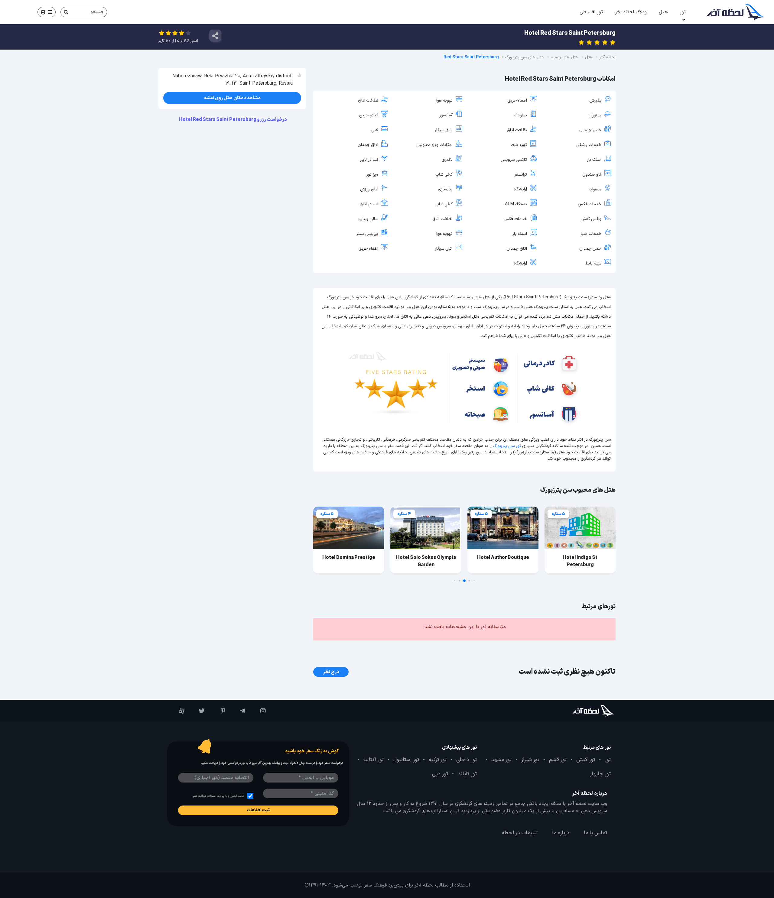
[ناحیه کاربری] (46, 12)
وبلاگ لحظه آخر (631, 12)
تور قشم (558, 760)
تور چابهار (600, 774)
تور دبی (440, 774)
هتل (663, 12)
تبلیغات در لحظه (520, 833)
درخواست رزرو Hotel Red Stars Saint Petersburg (233, 119)
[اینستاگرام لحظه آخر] (258, 710)
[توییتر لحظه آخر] (197, 710)
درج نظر (331, 672)
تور (683, 12)
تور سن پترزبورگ (507, 446)
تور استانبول (406, 760)
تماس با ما (595, 833)
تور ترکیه (438, 760)
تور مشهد (501, 760)
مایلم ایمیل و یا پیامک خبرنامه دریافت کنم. (218, 796)
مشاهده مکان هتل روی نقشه (232, 98)
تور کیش (585, 760)
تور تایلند (467, 774)
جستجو (97, 12)
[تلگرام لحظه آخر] (238, 710)
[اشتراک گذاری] (215, 36)
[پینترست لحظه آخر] (217, 710)
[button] (474, 580)
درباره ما (560, 833)
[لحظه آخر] (576, 711)
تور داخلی (466, 760)
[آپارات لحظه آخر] (177, 711)
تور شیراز (530, 760)
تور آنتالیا (373, 760)
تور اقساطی (591, 12)
